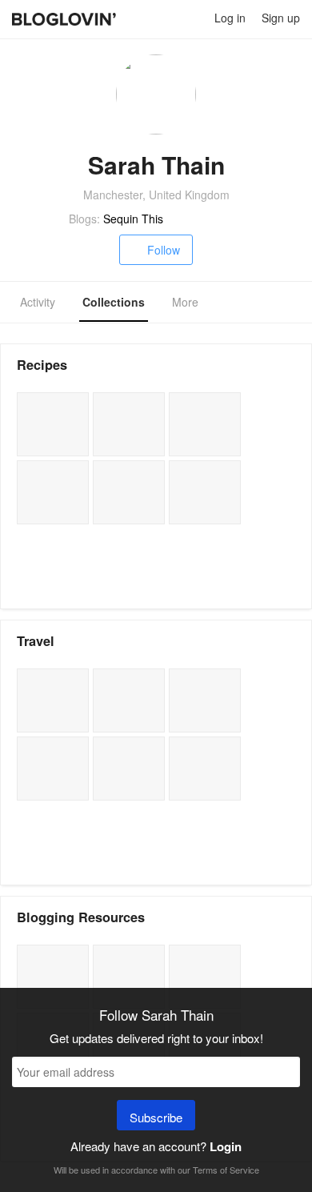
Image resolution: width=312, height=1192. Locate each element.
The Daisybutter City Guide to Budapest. (53, 700)
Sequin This (133, 219)
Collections (113, 302)
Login (226, 1146)
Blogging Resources (81, 917)
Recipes (42, 364)
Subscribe (156, 1117)
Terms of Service (226, 1169)
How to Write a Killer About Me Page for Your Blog (53, 977)
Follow (163, 250)
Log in (230, 18)
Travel (35, 641)
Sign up (281, 18)
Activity (37, 302)
